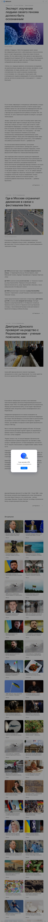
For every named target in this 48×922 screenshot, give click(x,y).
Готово (24, 468)
